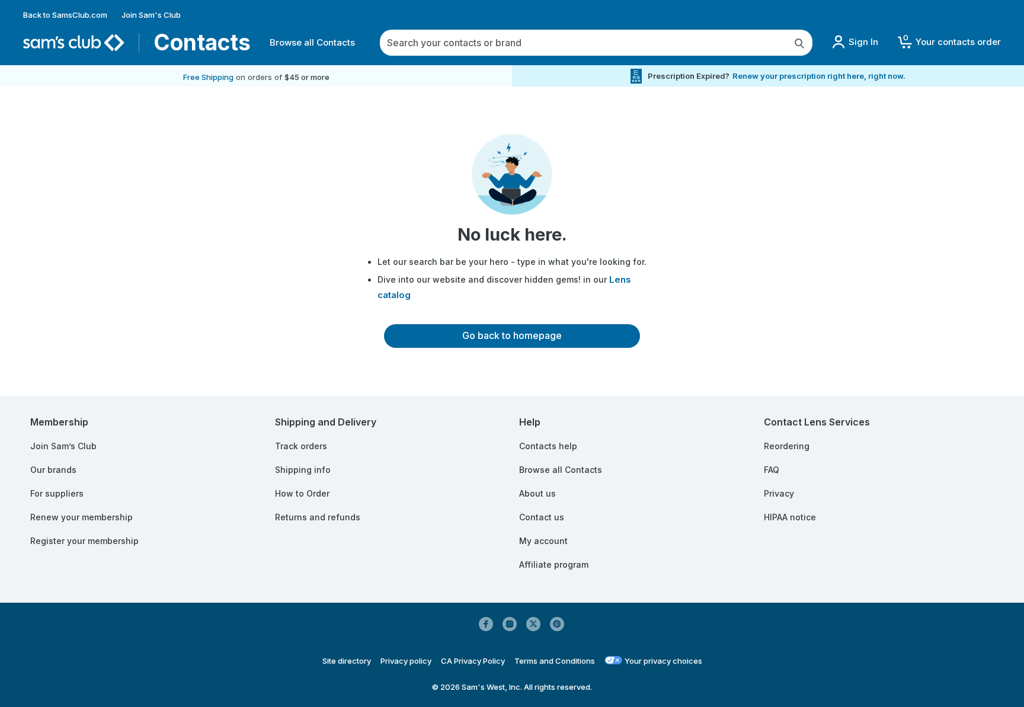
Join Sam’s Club (63, 446)
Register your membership (84, 541)
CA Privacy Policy (473, 661)
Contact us (541, 517)
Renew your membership (81, 517)
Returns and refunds (317, 517)
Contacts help (548, 446)
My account (543, 541)
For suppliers (57, 493)
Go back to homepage (512, 335)
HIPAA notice (790, 517)
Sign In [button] (863, 41)
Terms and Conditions (554, 661)
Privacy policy (405, 661)
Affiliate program (553, 564)
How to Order (302, 493)
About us (537, 493)
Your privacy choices (663, 661)
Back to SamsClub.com (65, 15)
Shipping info (303, 470)
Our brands (53, 470)
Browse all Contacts (312, 42)
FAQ (771, 470)
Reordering (786, 446)
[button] (949, 42)
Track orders (301, 446)
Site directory (346, 661)
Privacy (779, 493)
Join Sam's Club (151, 15)
